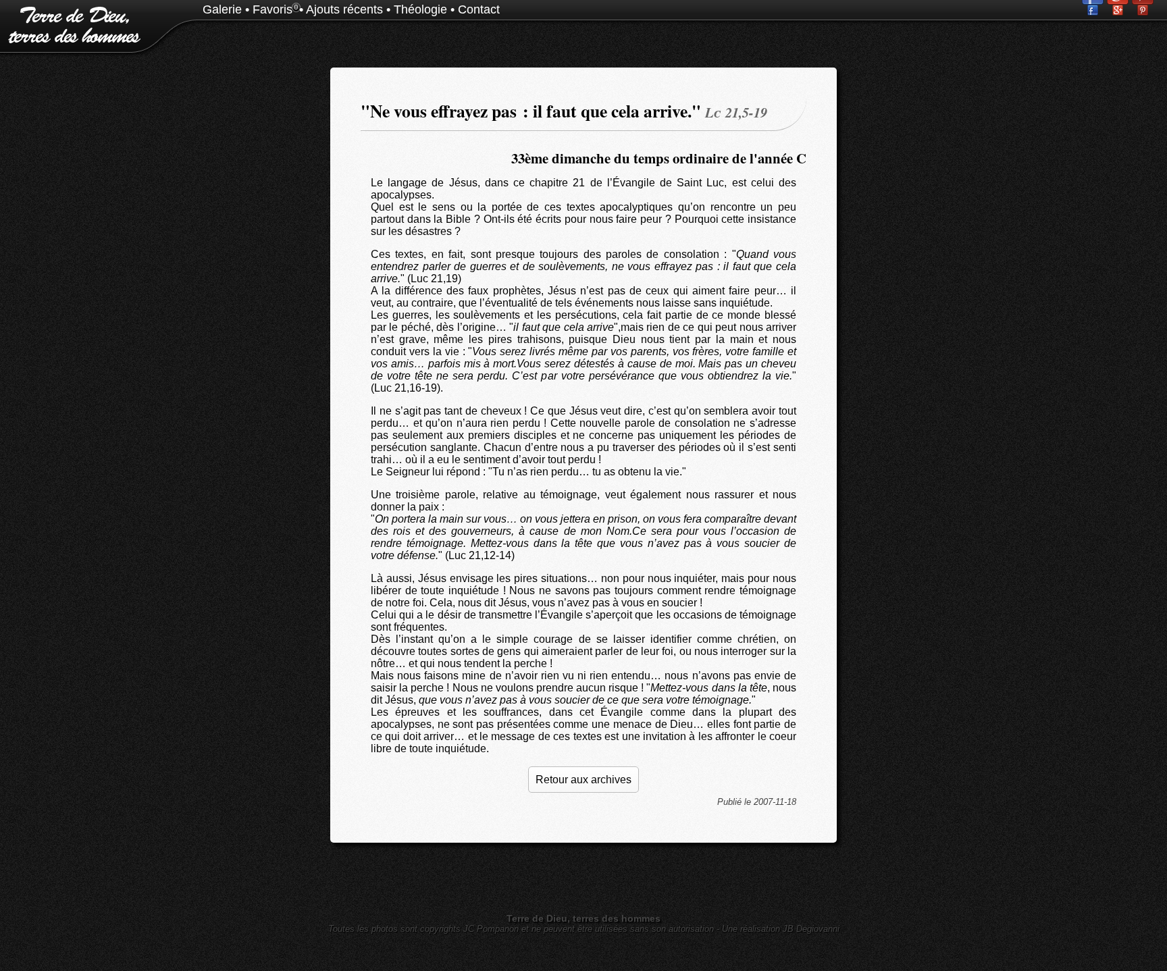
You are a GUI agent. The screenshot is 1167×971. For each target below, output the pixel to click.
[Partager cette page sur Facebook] (1094, 11)
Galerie (222, 9)
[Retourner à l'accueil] (71, 40)
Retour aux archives (583, 779)
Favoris (272, 9)
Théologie (420, 9)
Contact (479, 9)
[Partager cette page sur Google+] (1119, 11)
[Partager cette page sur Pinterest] (1142, 11)
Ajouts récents (344, 9)
